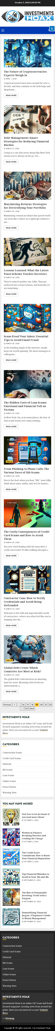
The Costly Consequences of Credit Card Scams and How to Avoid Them (27, 513)
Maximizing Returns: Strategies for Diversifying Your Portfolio (27, 186)
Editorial (9, 64)
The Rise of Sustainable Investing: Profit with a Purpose (11, 897)
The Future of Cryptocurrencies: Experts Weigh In (27, 53)
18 (32, 704)
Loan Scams (8, 775)
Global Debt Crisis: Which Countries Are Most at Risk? (27, 649)
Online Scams (9, 781)
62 (26, 708)
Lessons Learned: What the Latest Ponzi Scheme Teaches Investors (27, 252)
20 (41, 704)
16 (23, 704)
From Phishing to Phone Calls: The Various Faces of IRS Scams (27, 450)
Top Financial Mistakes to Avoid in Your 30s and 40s (11, 877)
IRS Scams (7, 769)
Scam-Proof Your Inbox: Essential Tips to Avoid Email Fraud (27, 318)
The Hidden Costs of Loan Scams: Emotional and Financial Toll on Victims (27, 384)
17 (28, 704)
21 (46, 704)
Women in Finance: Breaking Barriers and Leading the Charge (11, 837)
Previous (7, 704)
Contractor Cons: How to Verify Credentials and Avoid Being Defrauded (27, 580)
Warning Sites (9, 792)
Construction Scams (12, 752)
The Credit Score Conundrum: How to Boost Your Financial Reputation (11, 857)
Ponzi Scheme (9, 786)
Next (32, 708)
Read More (11, 95)
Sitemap (9, 1018)
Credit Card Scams (12, 758)
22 (50, 704)
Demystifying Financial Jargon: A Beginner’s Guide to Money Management (11, 917)
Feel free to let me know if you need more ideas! (11, 817)
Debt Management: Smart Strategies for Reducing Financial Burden (27, 119)
